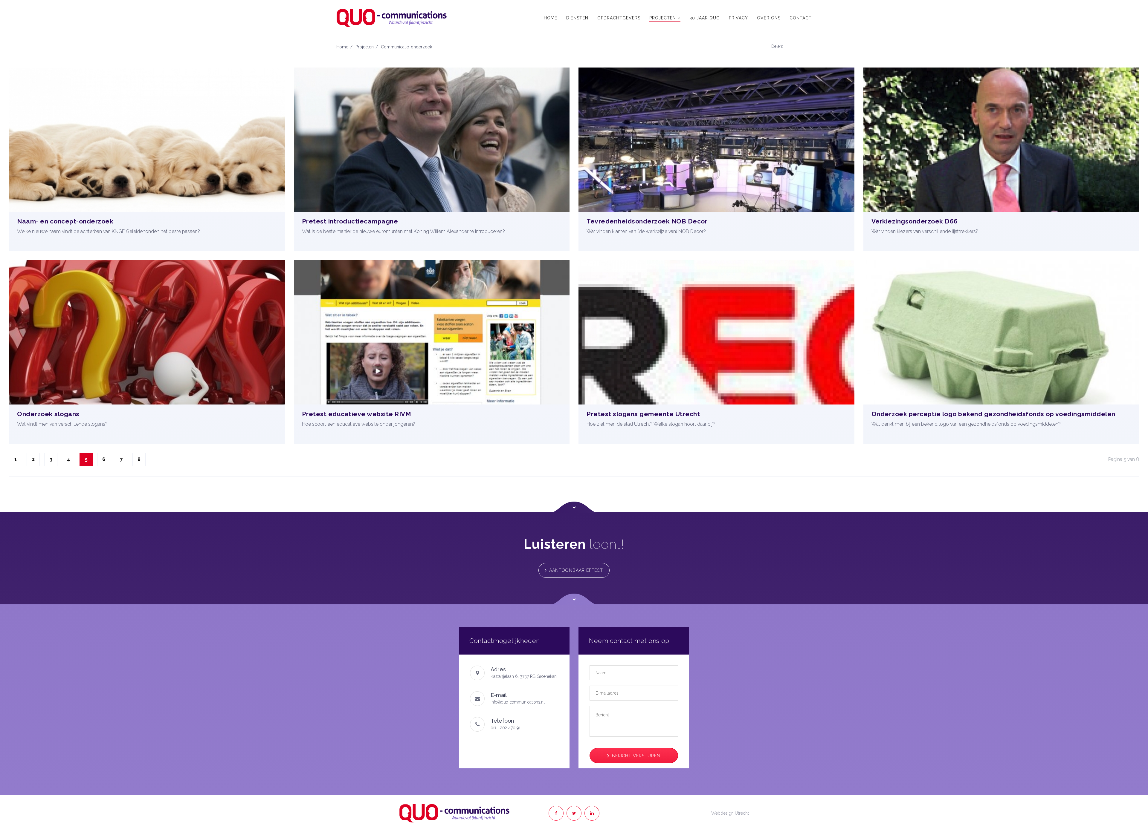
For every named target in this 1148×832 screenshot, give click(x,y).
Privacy (738, 18)
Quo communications (454, 813)
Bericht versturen (636, 755)
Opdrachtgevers (618, 18)
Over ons (769, 18)
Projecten (663, 18)
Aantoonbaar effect (576, 570)
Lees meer (149, 247)
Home (550, 18)
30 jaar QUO (704, 18)
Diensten (577, 18)
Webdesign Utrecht (730, 813)
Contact (801, 18)
